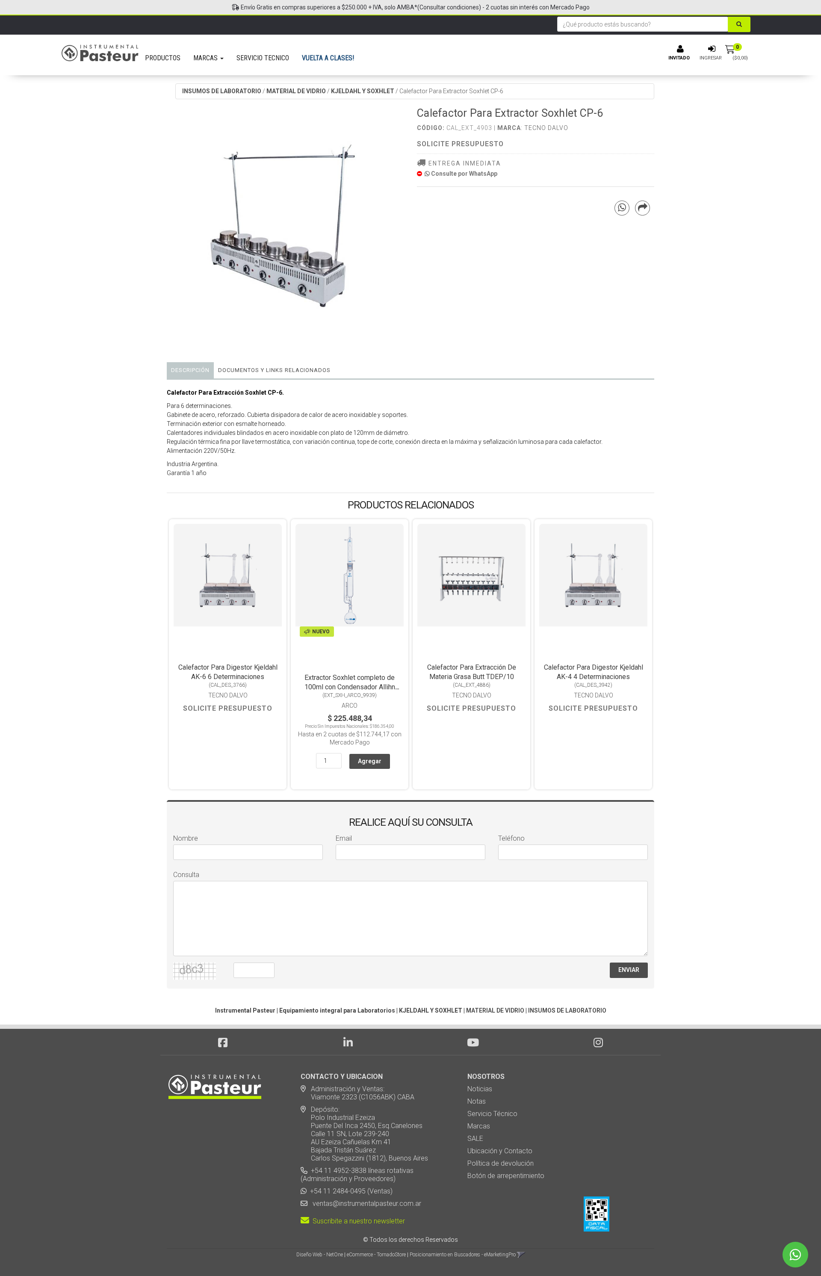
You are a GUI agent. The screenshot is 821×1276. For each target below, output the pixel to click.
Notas (476, 1101)
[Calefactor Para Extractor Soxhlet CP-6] (285, 226)
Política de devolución (500, 1163)
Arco (349, 705)
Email (344, 838)
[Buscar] (739, 24)
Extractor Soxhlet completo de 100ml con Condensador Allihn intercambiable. (349, 686)
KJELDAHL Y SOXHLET (362, 91)
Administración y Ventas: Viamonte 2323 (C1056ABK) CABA (357, 1093)
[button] (521, 1255)
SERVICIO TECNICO (262, 58)
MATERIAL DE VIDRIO (296, 91)
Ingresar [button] (711, 58)
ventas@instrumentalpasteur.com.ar (365, 1203)
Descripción (190, 370)
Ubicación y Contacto (499, 1151)
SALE (475, 1138)
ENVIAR (628, 969)
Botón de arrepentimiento (505, 1176)
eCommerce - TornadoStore (376, 1255)
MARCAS (206, 58)
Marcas (478, 1126)
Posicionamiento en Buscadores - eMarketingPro (463, 1255)
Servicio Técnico (492, 1114)
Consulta (186, 875)
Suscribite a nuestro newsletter (357, 1221)
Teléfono (511, 838)
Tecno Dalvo (546, 127)
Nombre (185, 838)
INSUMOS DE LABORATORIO (221, 91)
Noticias (479, 1089)
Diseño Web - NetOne (319, 1255)
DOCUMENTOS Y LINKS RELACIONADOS (274, 370)
